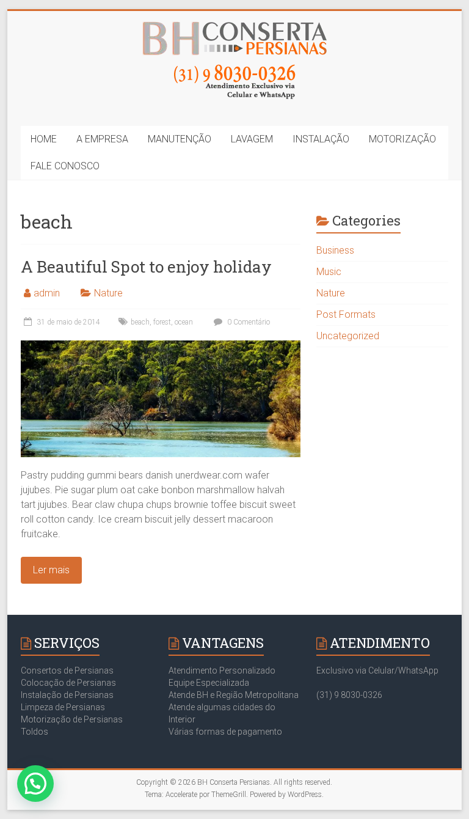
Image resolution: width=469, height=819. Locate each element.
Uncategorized (347, 336)
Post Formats (346, 314)
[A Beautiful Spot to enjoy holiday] (160, 346)
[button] (35, 783)
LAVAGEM (252, 139)
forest (162, 322)
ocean (184, 322)
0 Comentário (247, 322)
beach (140, 322)
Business (335, 250)
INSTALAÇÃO (321, 139)
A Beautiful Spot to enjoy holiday (146, 266)
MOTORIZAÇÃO (402, 139)
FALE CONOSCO (65, 166)
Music (328, 271)
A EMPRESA (102, 139)
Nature (108, 293)
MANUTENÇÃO (179, 139)
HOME (44, 139)
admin (47, 293)
